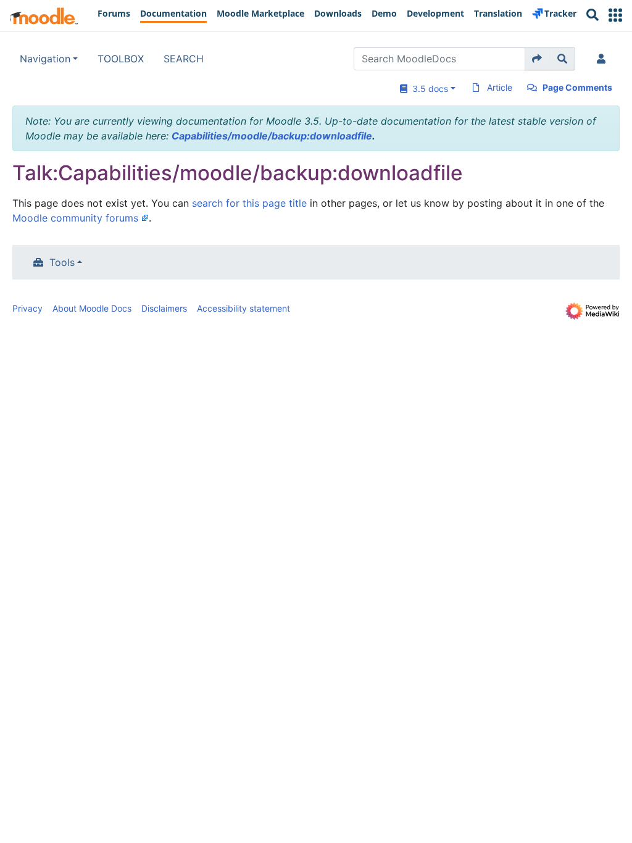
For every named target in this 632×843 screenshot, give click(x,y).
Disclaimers (164, 308)
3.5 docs (427, 88)
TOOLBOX (121, 58)
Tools (62, 262)
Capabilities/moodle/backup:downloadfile (272, 136)
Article (499, 87)
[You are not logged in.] (603, 58)
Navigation (45, 58)
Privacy (27, 308)
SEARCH (184, 58)
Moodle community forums (75, 218)
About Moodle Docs (91, 308)
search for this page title (249, 203)
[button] (615, 15)
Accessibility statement (243, 308)
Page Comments (577, 87)
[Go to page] (537, 58)
